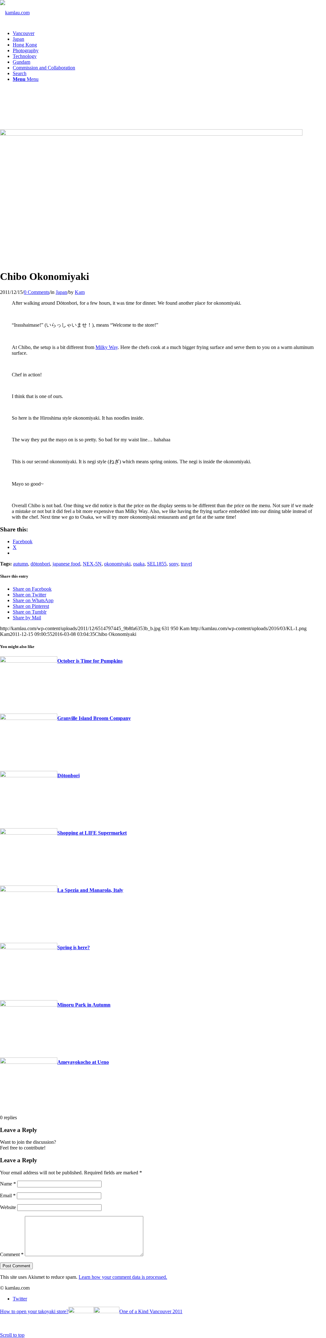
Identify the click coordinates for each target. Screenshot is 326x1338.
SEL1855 (157, 563)
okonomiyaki (117, 563)
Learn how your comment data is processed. (123, 1277)
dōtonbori (40, 563)
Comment (12, 1254)
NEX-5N (92, 563)
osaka (139, 563)
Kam (80, 292)
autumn (20, 563)
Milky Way (107, 347)
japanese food (66, 563)
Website (8, 1207)
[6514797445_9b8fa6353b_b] (151, 134)
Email (8, 1195)
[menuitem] (169, 33)
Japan (61, 292)
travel (186, 563)
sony (173, 563)
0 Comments (36, 292)
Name (8, 1183)
